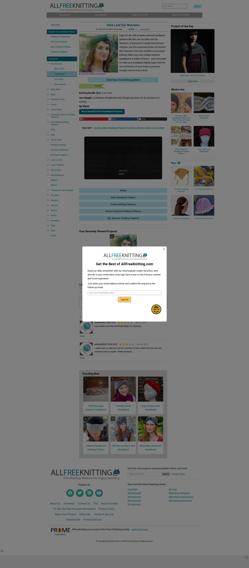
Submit (124, 299)
